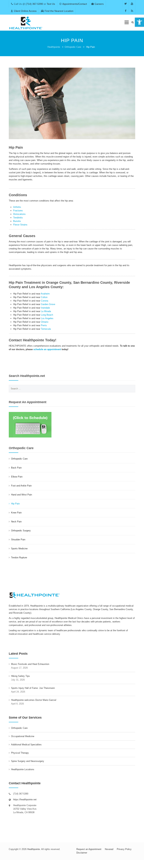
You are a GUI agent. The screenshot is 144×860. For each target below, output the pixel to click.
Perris (44, 325)
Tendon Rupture (19, 557)
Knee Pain (16, 512)
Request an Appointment (88, 849)
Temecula (46, 329)
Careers (99, 3)
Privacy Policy (124, 849)
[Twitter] (125, 3)
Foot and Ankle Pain (21, 485)
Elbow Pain (16, 476)
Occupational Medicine (22, 736)
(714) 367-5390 (34, 3)
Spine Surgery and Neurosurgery (27, 761)
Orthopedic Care (73, 47)
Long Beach (47, 314)
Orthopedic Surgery (21, 530)
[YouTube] (132, 3)
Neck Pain (16, 521)
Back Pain (16, 467)
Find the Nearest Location (59, 11)
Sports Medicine (19, 548)
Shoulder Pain (18, 539)
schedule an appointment (47, 349)
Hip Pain (15, 503)
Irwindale (45, 307)
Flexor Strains (20, 224)
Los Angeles (47, 318)
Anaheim (45, 293)
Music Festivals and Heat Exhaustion (30, 664)
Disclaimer (81, 852)
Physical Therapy (20, 753)
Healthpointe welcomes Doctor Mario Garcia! (33, 700)
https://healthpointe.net (25, 799)
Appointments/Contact (74, 3)
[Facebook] (126, 10)
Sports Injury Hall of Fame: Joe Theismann (33, 688)
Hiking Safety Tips (20, 676)
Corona (44, 300)
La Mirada (46, 311)
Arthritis (17, 207)
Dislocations (19, 214)
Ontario (44, 322)
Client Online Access (25, 11)
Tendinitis (18, 217)
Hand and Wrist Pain (21, 494)
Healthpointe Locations (22, 769)
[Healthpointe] (26, 23)
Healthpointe (53, 47)
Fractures (18, 210)
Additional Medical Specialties (26, 744)
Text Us (51, 3)
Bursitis (17, 221)
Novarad (109, 849)
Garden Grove (48, 304)
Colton (44, 297)
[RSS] (132, 10)
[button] (139, 22)
